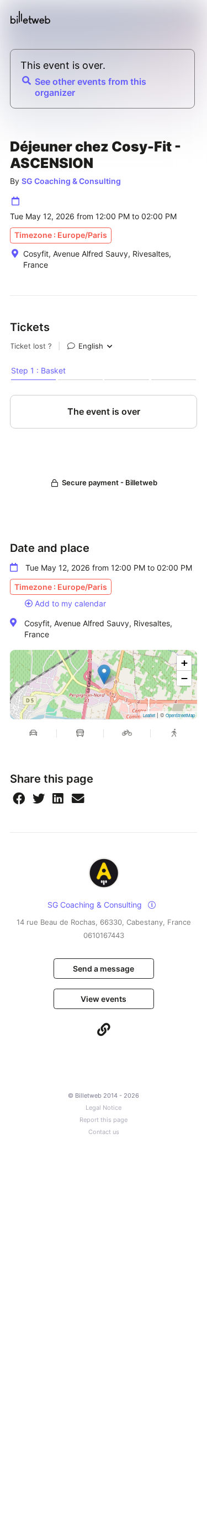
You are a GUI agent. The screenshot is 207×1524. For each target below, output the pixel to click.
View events (103, 999)
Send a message (103, 968)
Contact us (103, 1132)
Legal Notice (103, 1107)
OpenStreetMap (180, 715)
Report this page (103, 1120)
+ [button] (184, 663)
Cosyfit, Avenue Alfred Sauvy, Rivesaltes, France (98, 629)
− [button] (184, 678)
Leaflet (149, 715)
